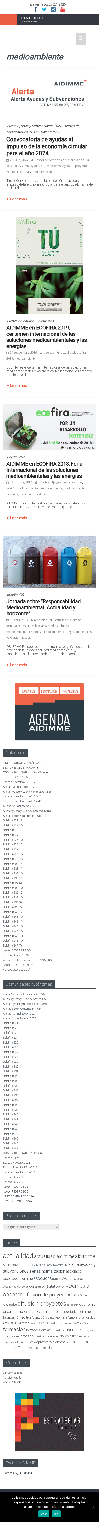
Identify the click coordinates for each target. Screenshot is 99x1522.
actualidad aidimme (54, 1256)
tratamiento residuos (33, 494)
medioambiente (42, 172)
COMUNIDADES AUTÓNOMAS (24, 772)
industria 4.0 (75, 1330)
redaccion (40, 620)
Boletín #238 (12, 902)
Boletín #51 (15, 594)
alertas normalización (47, 1271)
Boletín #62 (15, 457)
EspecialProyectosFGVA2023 (23, 796)
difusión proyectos (41, 1303)
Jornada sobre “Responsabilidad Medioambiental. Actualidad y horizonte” (43, 608)
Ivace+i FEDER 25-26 (18, 964)
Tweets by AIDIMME (18, 1473)
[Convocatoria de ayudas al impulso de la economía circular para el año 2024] (49, 70)
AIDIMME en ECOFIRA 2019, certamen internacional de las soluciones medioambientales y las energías (46, 337)
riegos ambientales (79, 632)
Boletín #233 (13, 878)
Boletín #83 (45, 321)
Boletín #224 (13, 835)
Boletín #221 (13, 820)
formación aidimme (38, 1330)
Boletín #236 (13, 892)
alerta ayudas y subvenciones (41, 166)
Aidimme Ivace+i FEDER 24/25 (22, 1265)
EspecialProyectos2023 (19, 782)
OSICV (34, 1342)
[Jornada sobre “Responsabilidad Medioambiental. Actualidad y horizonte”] (49, 538)
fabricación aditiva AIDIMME (49, 1317)
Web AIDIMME (12, 1382)
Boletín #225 (13, 840)
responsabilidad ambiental (47, 632)
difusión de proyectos (47, 1295)
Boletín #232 (13, 873)
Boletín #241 (13, 916)
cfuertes (48, 352)
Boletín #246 (13, 940)
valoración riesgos (18, 638)
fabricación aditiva (17, 1317)
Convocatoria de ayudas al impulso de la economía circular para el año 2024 (46, 146)
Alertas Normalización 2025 (22, 806)
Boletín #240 (13, 912)
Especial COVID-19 (16, 777)
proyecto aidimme (52, 1342)
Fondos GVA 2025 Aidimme (46, 1323)
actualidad (13, 166)
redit (69, 1342)
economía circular (18, 172)
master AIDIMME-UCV (64, 1336)
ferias (81, 1317)
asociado (73, 1271)
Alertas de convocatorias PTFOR (24, 815)
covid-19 (62, 1286)
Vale (44, 1514)
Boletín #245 (13, 936)
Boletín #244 (13, 931)
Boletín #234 (12, 883)
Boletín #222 (13, 825)
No (56, 1514)
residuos (12, 494)
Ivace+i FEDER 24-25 (17, 950)
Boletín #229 (13, 859)
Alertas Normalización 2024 (22, 787)
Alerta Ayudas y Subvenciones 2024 (34, 126)
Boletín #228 (13, 854)
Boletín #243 (13, 926)
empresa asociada (31, 1311)
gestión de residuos (69, 482)
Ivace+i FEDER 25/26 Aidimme (31, 1336)
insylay (89, 1330)
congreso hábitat (42, 1286)
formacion (14, 1329)
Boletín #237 (13, 897)
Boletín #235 (13, 888)
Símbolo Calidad (13, 1372)
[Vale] (93, 1507)
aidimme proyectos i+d (55, 1265)
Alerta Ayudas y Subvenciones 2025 (27, 811)
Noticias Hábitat (12, 1377)
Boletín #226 (13, 844)
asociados (43, 1278)
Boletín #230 (13, 864)
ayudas (56, 1278)
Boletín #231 (13, 868)
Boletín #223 (13, 830)
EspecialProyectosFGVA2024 (23, 801)
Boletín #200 (50, 132)
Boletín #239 (12, 907)
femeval (73, 1317)
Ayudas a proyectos (75, 166)
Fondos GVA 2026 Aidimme (78, 1323)
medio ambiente (51, 488)
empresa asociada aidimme (69, 1312)
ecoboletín (73, 1304)
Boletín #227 (13, 849)
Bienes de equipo (20, 321)
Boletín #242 (13, 921)
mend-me (83, 1336)
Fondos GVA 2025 (16, 955)
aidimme (76, 620)
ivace (7, 1336)
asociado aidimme (18, 1278)
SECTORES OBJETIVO (20, 767)
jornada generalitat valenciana (26, 626)
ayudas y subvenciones (16, 1286)
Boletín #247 (12, 945)
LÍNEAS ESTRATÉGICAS (21, 762)
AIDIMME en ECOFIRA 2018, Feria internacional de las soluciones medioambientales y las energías (44, 470)
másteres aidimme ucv (16, 1342)
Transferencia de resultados (38, 1348)
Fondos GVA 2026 (16, 969)
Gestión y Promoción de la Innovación (59, 160)
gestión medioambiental (22, 488)
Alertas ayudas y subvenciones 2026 (27, 960)
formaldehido (58, 1330)
